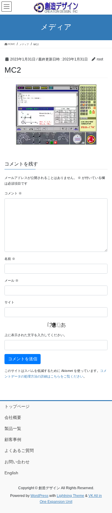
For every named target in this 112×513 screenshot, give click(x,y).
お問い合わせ (17, 461)
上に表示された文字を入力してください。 (35, 335)
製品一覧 (12, 428)
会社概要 (12, 417)
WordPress (39, 496)
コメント (13, 193)
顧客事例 (12, 439)
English (11, 472)
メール (11, 280)
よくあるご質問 (19, 450)
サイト (9, 302)
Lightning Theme (70, 496)
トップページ (17, 406)
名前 (9, 259)
